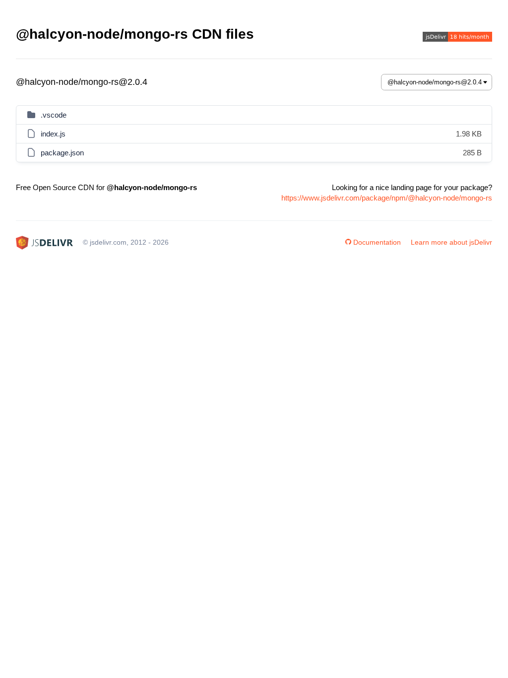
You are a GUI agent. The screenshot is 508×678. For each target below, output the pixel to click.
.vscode (53, 115)
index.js (53, 134)
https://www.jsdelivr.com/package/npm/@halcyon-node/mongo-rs (386, 198)
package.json (62, 152)
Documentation (377, 242)
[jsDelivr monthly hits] (457, 38)
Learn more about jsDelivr (451, 242)
